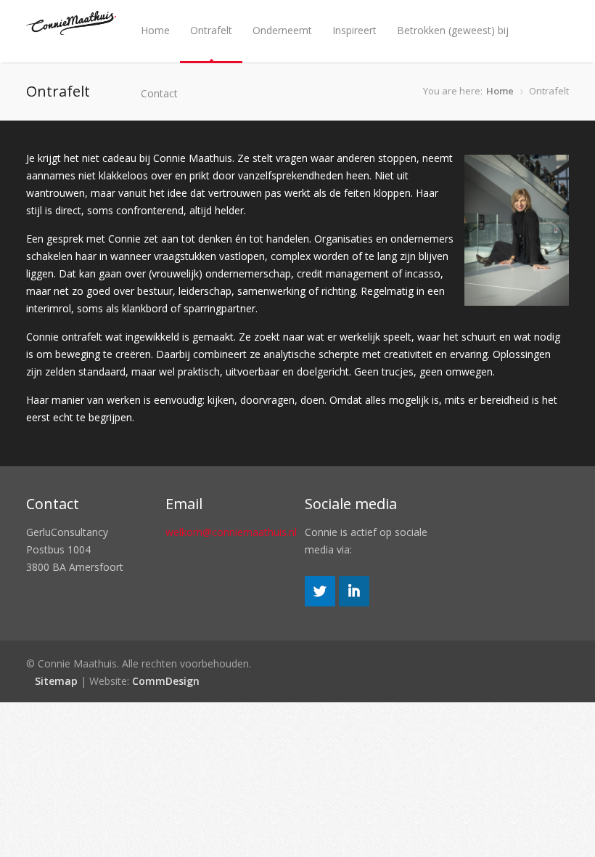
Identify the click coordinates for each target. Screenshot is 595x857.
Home (155, 30)
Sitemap (56, 681)
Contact (159, 93)
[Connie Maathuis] (71, 28)
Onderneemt (282, 30)
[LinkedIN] (354, 602)
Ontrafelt (211, 30)
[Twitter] (320, 602)
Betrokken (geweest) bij (453, 30)
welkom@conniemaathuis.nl (231, 532)
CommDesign (166, 681)
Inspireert (354, 30)
